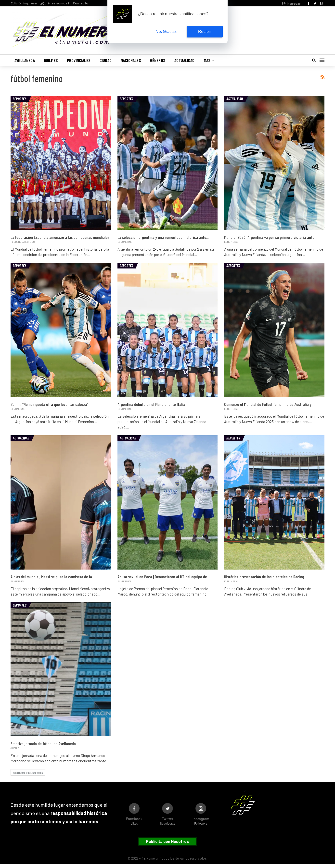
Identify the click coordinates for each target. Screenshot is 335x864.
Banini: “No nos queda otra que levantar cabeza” (49, 404)
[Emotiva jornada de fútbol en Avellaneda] (61, 669)
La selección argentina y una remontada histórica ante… (163, 237)
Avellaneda (24, 60)
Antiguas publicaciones (29, 772)
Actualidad (184, 60)
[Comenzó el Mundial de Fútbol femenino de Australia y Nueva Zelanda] (274, 330)
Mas (207, 60)
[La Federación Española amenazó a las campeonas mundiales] (61, 163)
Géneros (157, 60)
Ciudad (106, 60)
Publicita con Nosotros (167, 841)
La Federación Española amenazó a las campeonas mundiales (60, 237)
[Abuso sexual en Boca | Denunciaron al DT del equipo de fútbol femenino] (167, 502)
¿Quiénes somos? (54, 3)
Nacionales (131, 60)
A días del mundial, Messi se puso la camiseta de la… (53, 576)
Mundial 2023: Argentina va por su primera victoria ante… (270, 237)
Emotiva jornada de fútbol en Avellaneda (43, 743)
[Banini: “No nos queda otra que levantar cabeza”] (61, 330)
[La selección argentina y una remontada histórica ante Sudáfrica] (167, 163)
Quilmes (51, 60)
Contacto (80, 3)
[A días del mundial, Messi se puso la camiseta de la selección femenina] (61, 502)
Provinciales (78, 60)
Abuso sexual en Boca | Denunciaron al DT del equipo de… (163, 576)
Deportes (19, 99)
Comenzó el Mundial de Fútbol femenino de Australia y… (269, 404)
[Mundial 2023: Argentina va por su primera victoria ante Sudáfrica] (274, 163)
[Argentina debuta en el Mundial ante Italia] (167, 330)
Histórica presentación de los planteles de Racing (264, 576)
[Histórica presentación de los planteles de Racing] (274, 502)
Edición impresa (24, 3)
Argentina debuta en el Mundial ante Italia (151, 404)
